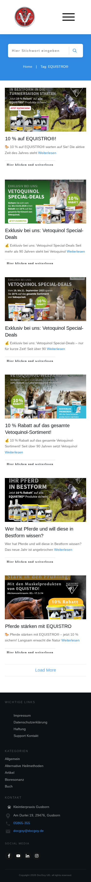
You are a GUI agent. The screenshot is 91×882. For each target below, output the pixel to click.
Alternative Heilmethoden (24, 766)
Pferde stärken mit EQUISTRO (38, 626)
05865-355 (21, 823)
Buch (9, 786)
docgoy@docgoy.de (28, 831)
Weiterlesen (47, 153)
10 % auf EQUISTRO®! (30, 138)
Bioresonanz (14, 779)
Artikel (9, 772)
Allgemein (12, 759)
